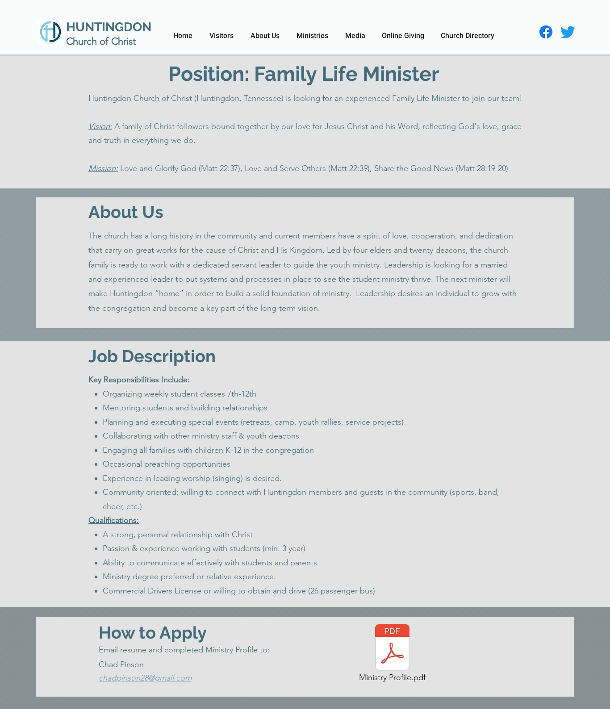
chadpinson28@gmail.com (145, 678)
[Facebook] (546, 32)
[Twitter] (568, 32)
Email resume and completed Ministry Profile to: (184, 650)
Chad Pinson (121, 664)
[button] (265, 32)
